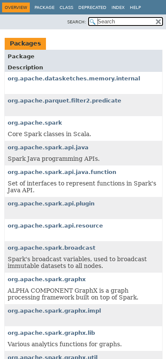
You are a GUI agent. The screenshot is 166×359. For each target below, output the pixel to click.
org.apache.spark (35, 123)
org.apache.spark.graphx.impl (54, 311)
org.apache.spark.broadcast (51, 248)
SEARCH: (76, 22)
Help (135, 7)
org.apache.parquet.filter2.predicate (64, 100)
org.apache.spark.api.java (48, 147)
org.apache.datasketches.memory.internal (74, 78)
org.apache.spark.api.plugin (51, 203)
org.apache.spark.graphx (47, 279)
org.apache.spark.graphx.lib (51, 333)
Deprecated (92, 7)
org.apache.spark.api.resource (55, 225)
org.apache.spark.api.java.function (62, 172)
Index (118, 7)
